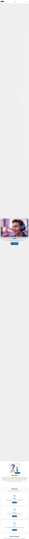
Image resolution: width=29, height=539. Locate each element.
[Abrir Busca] (26, 1)
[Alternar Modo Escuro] (27, 1)
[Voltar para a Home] (14, 468)
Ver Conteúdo (14, 243)
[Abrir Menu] (15, 2)
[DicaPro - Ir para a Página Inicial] (2, 1)
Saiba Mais (14, 502)
